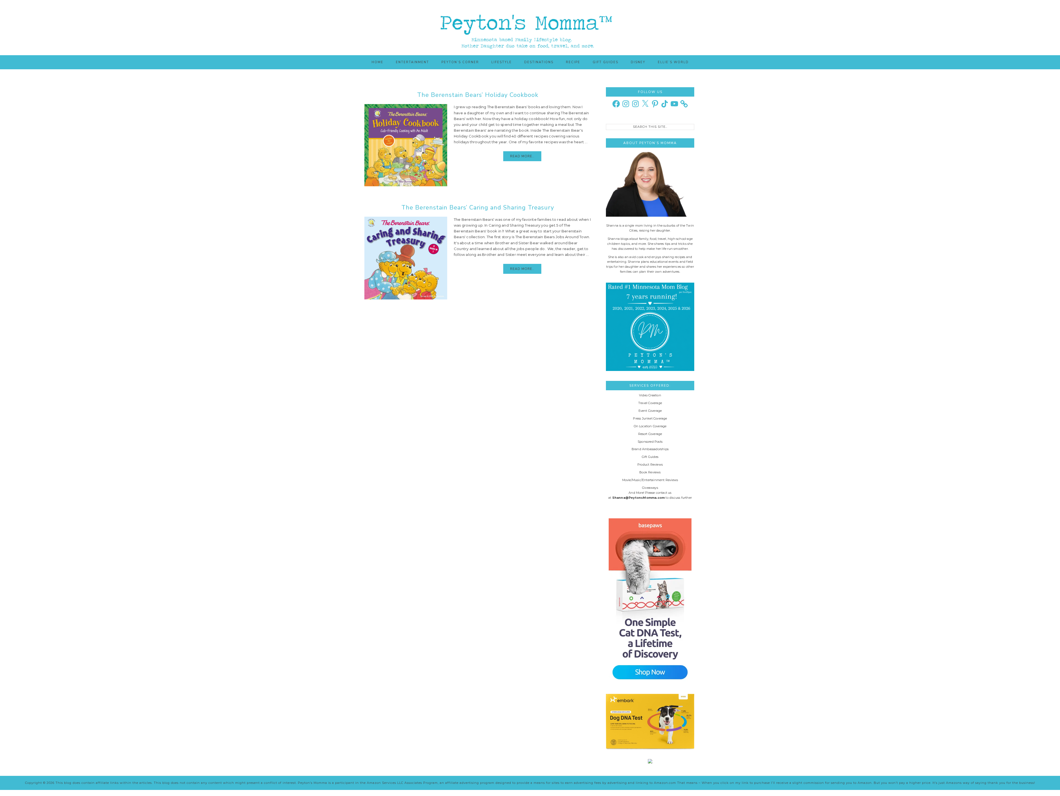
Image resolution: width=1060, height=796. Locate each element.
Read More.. (522, 156)
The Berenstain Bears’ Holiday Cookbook (477, 95)
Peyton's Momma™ (530, 27)
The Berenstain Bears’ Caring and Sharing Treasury (477, 207)
